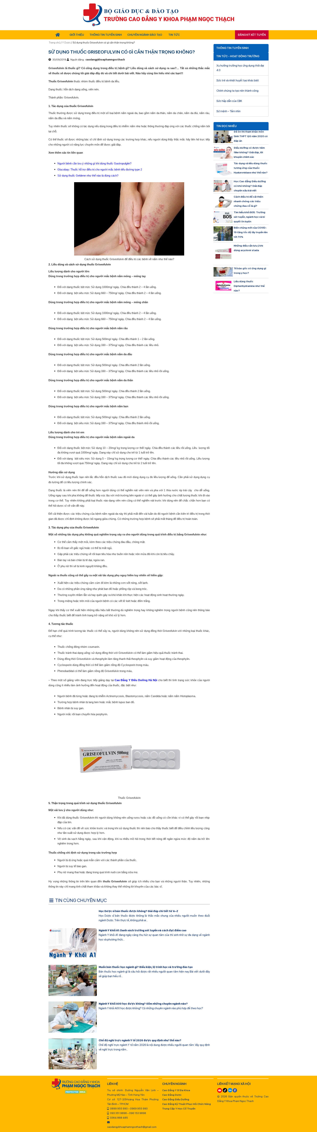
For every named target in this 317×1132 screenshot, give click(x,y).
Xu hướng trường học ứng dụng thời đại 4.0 (240, 68)
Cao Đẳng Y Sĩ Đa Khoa (176, 1090)
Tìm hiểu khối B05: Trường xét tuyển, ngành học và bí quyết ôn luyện (249, 217)
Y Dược (66, 42)
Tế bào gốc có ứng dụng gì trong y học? (250, 270)
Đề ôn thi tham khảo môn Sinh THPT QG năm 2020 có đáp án (251, 136)
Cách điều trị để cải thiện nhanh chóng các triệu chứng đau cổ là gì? (248, 201)
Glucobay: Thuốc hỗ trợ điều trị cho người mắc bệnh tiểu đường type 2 (99, 169)
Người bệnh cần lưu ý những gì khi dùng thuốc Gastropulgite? (94, 163)
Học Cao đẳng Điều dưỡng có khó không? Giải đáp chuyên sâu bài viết (250, 186)
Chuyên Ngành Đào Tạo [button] (144, 34)
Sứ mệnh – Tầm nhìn (228, 111)
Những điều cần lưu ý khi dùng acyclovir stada (248, 248)
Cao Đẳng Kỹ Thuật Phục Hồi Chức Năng (186, 1103)
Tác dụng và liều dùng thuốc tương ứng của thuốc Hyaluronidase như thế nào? (250, 168)
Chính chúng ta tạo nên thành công (237, 90)
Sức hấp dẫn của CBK (229, 101)
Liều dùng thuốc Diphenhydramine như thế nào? (249, 286)
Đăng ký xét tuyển (252, 34)
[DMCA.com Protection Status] (75, 1092)
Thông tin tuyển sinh (106, 34)
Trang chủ (55, 42)
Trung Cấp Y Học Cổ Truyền (178, 1108)
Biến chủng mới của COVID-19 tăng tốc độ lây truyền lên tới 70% (250, 232)
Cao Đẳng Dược (171, 1094)
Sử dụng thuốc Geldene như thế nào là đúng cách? (87, 175)
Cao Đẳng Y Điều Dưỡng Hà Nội (135, 680)
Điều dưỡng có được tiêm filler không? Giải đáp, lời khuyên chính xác (249, 152)
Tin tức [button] (174, 34)
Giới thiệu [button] (77, 34)
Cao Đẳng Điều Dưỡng (175, 1099)
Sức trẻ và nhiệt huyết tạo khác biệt (237, 80)
